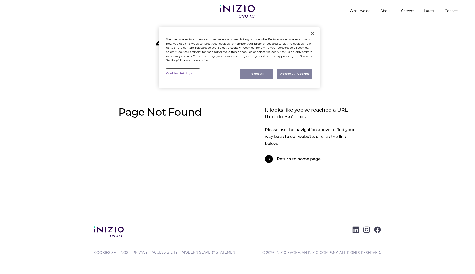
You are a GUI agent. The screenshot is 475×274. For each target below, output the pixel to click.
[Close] (312, 33)
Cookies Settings (111, 253)
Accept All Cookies (294, 73)
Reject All (256, 73)
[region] (239, 57)
